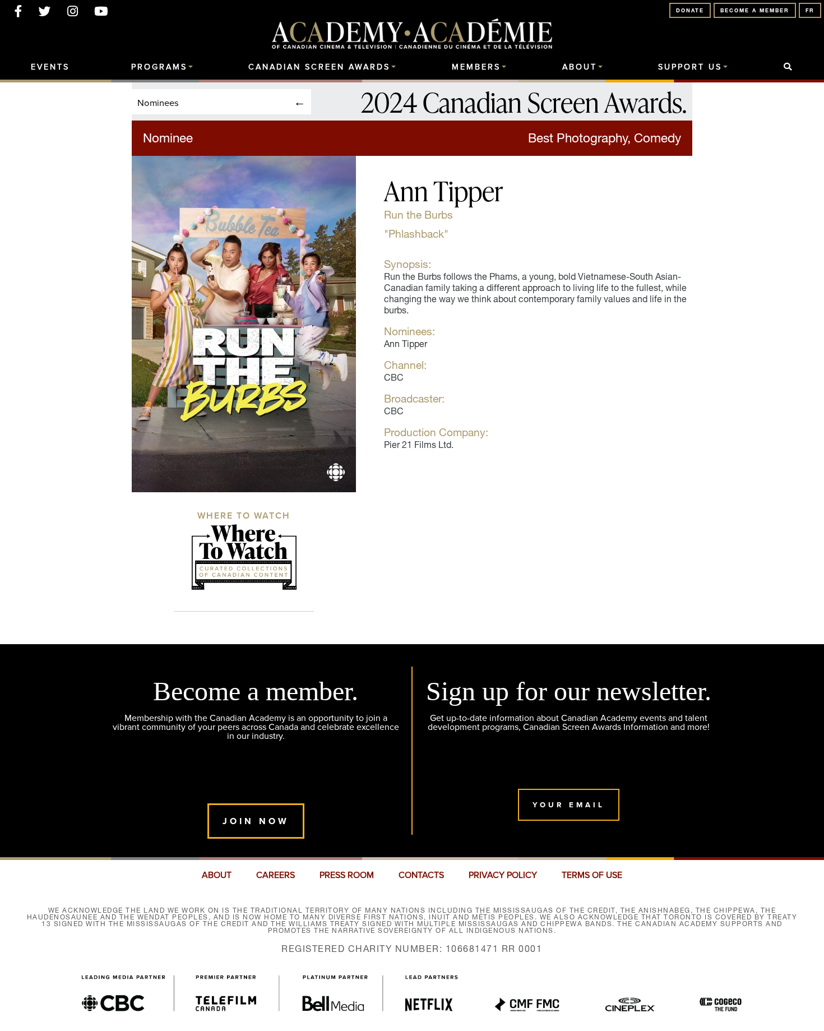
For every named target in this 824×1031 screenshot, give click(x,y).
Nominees (158, 102)
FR (810, 10)
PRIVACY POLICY (503, 875)
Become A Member (754, 10)
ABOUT (217, 875)
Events (50, 67)
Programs (159, 67)
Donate (690, 10)
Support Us (690, 67)
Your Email (569, 804)
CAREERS (275, 875)
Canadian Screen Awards (319, 67)
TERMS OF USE (592, 875)
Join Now (256, 821)
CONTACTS (421, 875)
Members (476, 67)
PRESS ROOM (347, 875)
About (579, 67)
